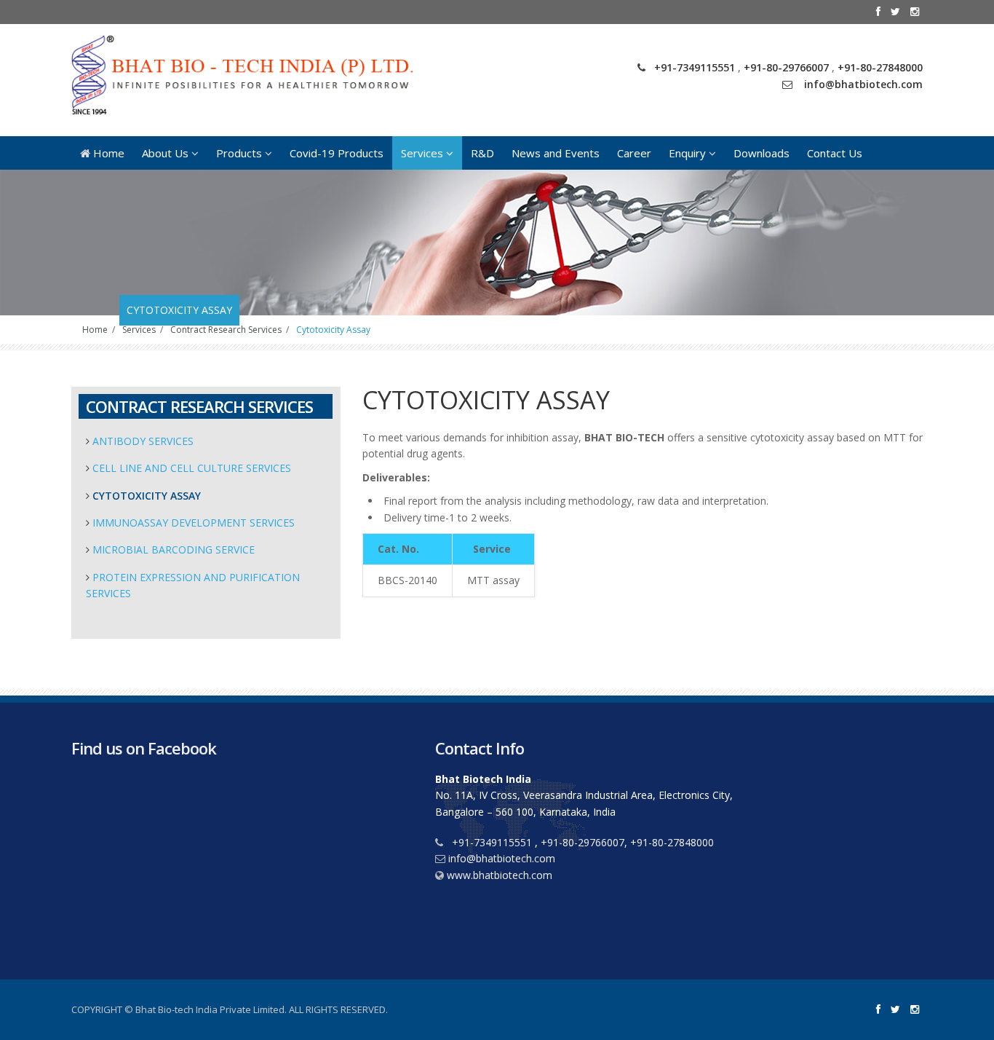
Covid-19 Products (336, 153)
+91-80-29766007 (786, 67)
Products (240, 153)
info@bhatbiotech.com (863, 84)
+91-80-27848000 (880, 67)
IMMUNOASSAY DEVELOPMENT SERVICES (193, 522)
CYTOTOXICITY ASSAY (146, 496)
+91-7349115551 (696, 67)
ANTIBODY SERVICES (143, 441)
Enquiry (689, 153)
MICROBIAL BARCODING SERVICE (173, 549)
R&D (482, 153)
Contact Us (834, 153)
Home (107, 153)
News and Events (556, 153)
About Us (166, 153)
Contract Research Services (226, 329)
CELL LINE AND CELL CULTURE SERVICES (191, 468)
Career (634, 153)
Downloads (761, 153)
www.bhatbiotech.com (499, 875)
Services (423, 153)
